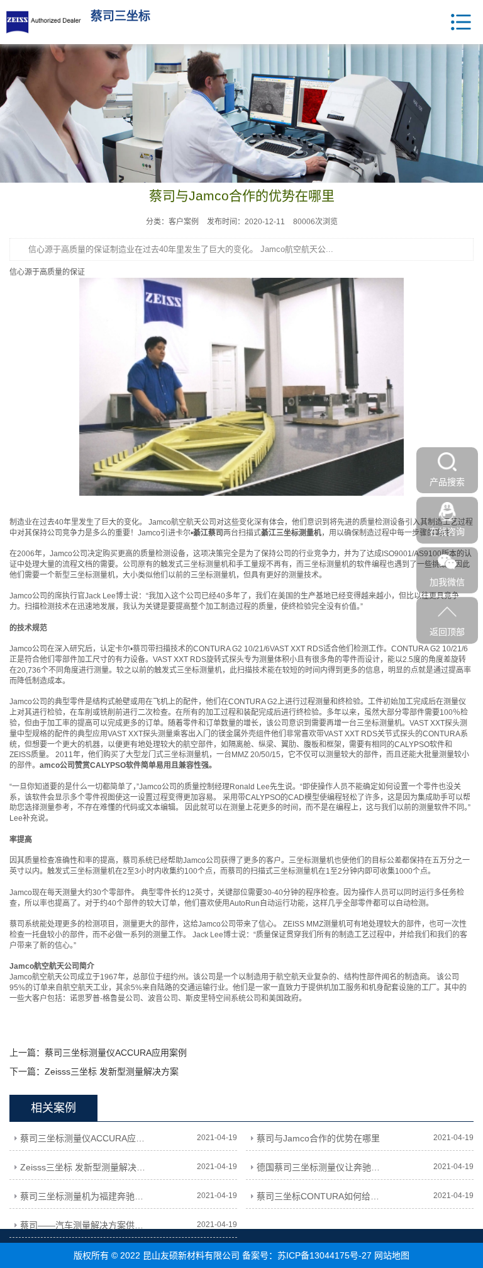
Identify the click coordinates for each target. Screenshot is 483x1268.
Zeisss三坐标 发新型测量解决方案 (112, 1071)
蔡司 (140, 648)
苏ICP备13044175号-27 (324, 1255)
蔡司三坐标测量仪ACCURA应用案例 (116, 1053)
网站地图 (391, 1255)
